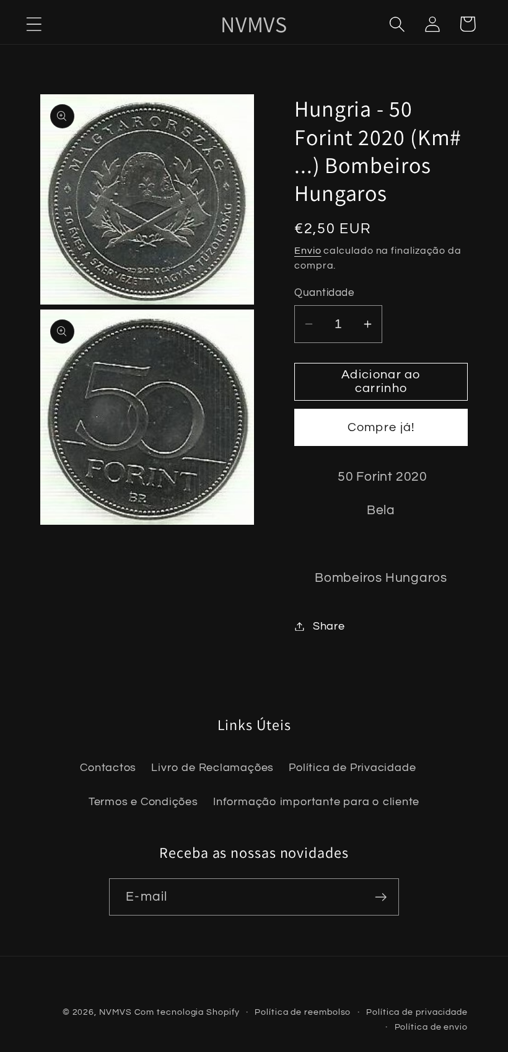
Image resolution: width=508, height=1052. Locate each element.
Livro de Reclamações (212, 767)
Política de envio (431, 1027)
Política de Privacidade (352, 767)
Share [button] (329, 626)
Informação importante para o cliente (316, 802)
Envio (308, 251)
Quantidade (324, 292)
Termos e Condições (143, 802)
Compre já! (381, 427)
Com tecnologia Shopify (187, 1012)
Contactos (108, 767)
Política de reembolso (303, 1012)
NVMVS (115, 1012)
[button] (33, 24)
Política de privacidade (417, 1012)
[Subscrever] (380, 897)
